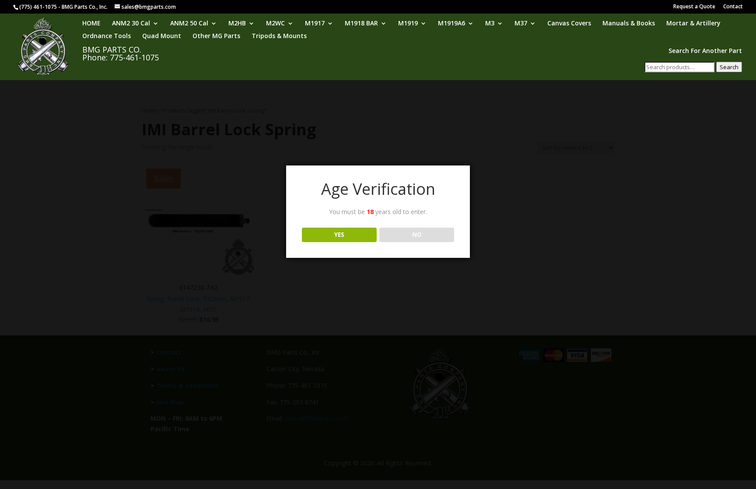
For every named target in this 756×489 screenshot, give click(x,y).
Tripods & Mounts (279, 36)
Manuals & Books (628, 23)
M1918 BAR (361, 23)
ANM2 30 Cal (131, 23)
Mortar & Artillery (693, 23)
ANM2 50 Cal (189, 23)
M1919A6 (451, 23)
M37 (520, 23)
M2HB (237, 23)
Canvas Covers (569, 23)
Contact (733, 7)
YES (339, 235)
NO (417, 235)
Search (729, 67)
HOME (91, 23)
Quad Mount (161, 36)
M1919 (408, 23)
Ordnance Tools (106, 36)
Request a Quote (694, 7)
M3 (489, 23)
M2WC (275, 23)
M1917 (315, 23)
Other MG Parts (216, 36)
